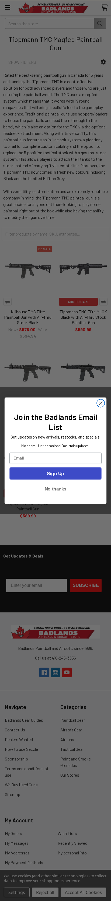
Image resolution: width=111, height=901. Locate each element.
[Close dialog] (101, 403)
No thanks (56, 488)
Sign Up (55, 473)
